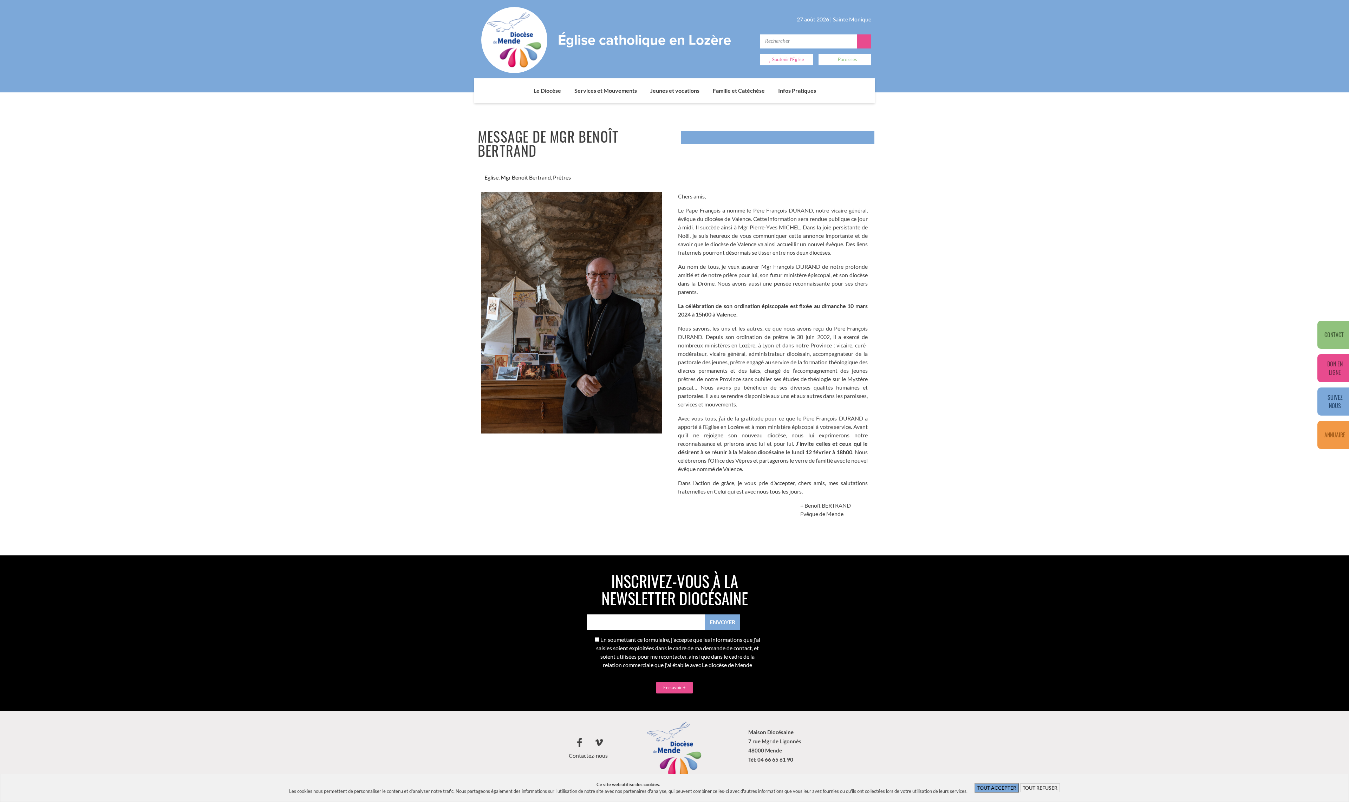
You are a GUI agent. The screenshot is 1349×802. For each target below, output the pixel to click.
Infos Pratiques (797, 90)
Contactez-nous (588, 755)
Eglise (491, 177)
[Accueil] (526, 91)
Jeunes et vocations (674, 90)
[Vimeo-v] (599, 742)
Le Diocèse (547, 90)
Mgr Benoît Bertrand (526, 177)
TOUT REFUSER (1040, 788)
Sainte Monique (852, 19)
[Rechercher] (864, 41)
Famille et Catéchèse (739, 90)
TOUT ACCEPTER (996, 788)
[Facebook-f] (579, 742)
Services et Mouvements (605, 90)
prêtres (562, 177)
